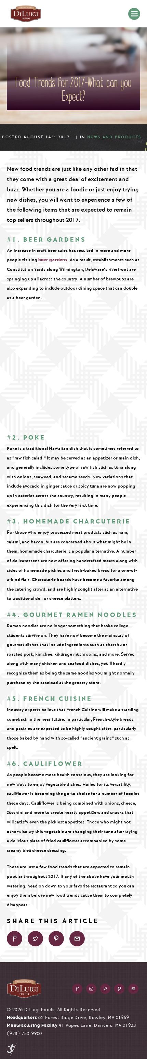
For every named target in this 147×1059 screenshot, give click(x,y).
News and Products (114, 137)
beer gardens (52, 259)
